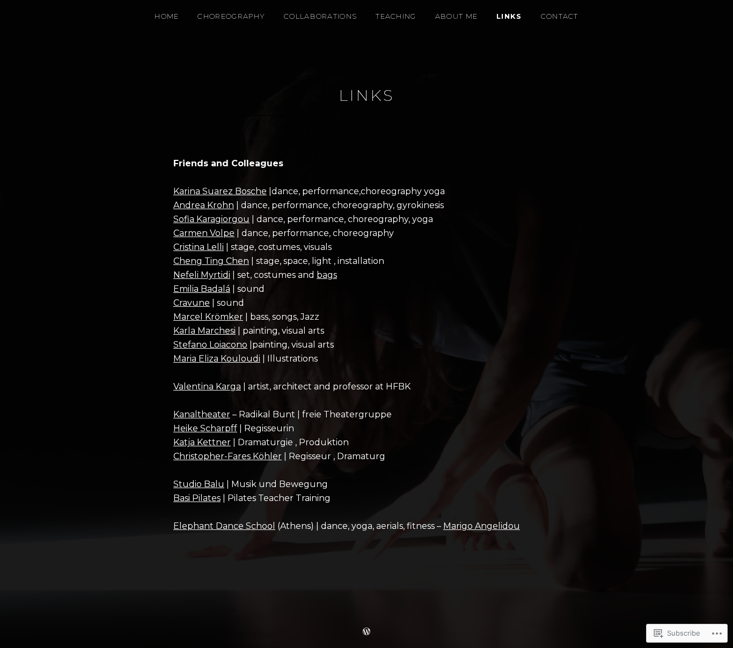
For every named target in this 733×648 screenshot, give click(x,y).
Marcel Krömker (208, 317)
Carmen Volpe (203, 233)
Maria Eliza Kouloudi (216, 359)
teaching (396, 16)
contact (559, 16)
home (167, 16)
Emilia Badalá (201, 289)
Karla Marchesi (204, 331)
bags (327, 275)
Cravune (191, 303)
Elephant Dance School (224, 526)
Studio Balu (198, 484)
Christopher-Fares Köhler (227, 456)
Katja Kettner (202, 442)
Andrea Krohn (203, 205)
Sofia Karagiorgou (211, 219)
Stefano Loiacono (210, 345)
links (509, 16)
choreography (231, 16)
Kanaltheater (201, 414)
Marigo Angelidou (481, 526)
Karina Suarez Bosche (220, 191)
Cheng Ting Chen (211, 261)
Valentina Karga (207, 386)
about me (456, 16)
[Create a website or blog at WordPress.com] (366, 632)
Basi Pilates (197, 498)
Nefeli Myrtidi (201, 275)
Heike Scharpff (205, 428)
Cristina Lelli (198, 247)
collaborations (320, 16)
